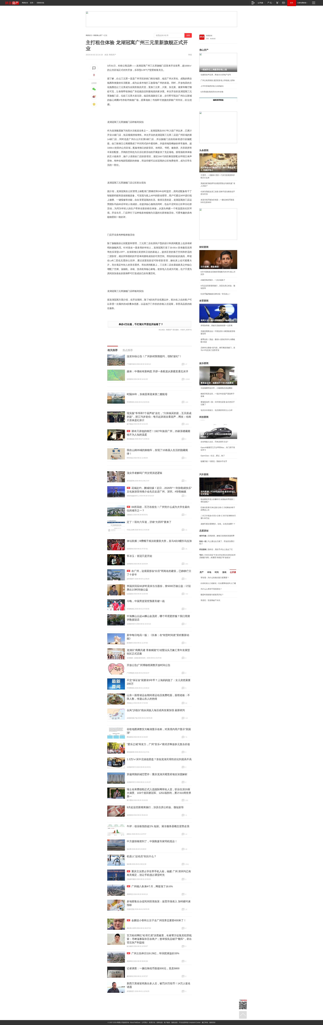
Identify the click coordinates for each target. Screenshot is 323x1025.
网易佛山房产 (98, 35)
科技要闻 (203, 417)
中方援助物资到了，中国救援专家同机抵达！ (152, 841)
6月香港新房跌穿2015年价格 (212, 92)
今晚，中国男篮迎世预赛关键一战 (146, 601)
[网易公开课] (261, 2)
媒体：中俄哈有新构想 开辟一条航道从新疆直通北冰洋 (157, 371)
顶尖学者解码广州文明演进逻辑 (144, 473)
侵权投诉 (212, 1022)
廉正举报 (205, 1022)
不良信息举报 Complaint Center (189, 1022)
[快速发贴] (94, 68)
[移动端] (253, 2)
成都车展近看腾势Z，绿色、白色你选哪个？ (218, 524)
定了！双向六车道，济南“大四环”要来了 (149, 522)
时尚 (217, 572)
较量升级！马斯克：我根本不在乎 (214, 461)
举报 (190, 55)
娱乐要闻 (203, 363)
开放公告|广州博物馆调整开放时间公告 (148, 665)
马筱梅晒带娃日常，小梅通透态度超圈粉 (216, 388)
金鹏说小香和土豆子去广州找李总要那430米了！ (158, 920)
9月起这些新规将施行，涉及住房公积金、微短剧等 (155, 807)
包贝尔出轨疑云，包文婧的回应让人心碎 (216, 410)
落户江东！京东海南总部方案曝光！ (215, 610)
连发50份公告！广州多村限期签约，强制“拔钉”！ (154, 356)
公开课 (233, 572)
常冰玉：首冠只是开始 (139, 556)
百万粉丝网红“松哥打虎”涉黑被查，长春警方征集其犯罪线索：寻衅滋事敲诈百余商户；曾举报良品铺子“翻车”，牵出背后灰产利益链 (159, 939)
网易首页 (25, 3)
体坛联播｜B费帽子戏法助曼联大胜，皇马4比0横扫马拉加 (159, 541)
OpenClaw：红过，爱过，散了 (213, 456)
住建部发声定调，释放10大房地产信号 (216, 75)
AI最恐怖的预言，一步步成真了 (213, 280)
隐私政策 (174, 1022)
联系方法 (152, 1022)
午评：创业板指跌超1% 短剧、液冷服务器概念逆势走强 (158, 826)
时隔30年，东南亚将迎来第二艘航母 (147, 394)
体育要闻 (203, 300)
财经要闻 (203, 247)
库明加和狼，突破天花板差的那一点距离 (216, 325)
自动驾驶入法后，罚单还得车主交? (214, 442)
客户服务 (167, 1022)
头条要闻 (203, 150)
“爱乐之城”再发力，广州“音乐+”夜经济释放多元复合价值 (158, 744)
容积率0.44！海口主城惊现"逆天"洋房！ (216, 604)
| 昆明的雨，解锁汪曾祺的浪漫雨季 (216, 536)
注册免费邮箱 (301, 3)
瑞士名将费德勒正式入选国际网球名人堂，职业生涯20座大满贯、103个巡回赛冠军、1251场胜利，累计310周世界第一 (159, 793)
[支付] (277, 2)
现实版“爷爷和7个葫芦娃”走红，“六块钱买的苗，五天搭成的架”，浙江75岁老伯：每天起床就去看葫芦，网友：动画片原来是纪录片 (159, 417)
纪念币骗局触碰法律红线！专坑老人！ (216, 294)
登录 (291, 3)
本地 (209, 572)
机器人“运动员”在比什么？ (141, 856)
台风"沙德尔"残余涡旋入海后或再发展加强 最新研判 (156, 710)
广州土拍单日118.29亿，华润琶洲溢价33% (155, 953)
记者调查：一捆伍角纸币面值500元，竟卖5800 (153, 968)
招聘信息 (160, 1022)
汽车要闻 (203, 474)
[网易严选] (269, 2)
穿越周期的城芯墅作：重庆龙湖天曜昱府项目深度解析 (157, 774)
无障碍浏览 (40, 3)
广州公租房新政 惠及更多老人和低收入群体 (218, 80)
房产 (202, 572)
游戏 (224, 572)
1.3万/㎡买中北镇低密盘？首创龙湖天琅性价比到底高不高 (159, 759)
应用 (31, 3)
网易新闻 (209, 36)
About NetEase (135, 1022)
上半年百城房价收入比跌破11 (212, 86)
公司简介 (145, 1022)
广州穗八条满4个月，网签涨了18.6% (152, 886)
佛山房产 (203, 50)
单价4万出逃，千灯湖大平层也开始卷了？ (141, 324)
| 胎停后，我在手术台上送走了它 (216, 549)
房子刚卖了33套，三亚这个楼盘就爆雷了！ (217, 615)
